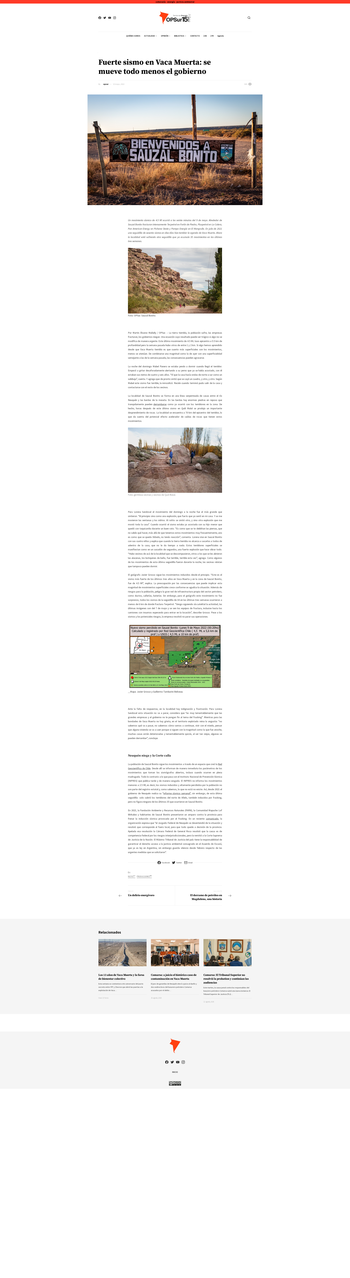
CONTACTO (195, 36)
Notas (131, 876)
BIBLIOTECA (179, 36)
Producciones (144, 876)
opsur (106, 84)
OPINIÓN (164, 36)
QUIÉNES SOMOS (133, 36)
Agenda (220, 36)
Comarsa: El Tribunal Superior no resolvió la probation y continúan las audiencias (226, 978)
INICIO (175, 1072)
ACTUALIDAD (149, 36)
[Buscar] (249, 17)
